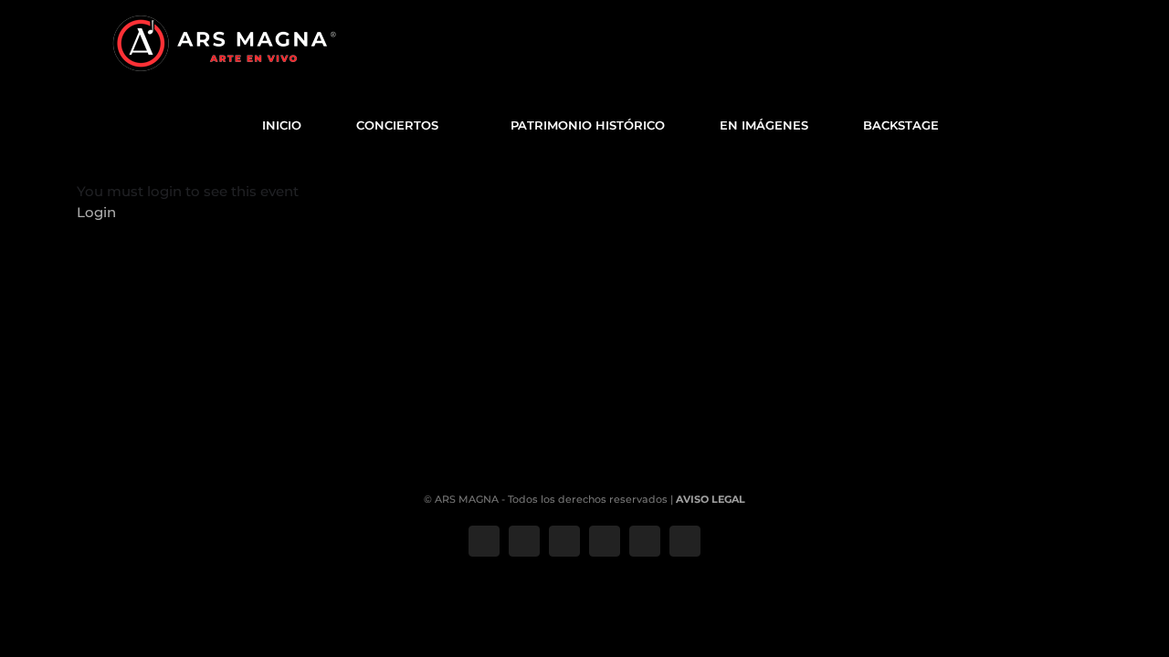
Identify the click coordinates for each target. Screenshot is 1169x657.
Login (96, 212)
